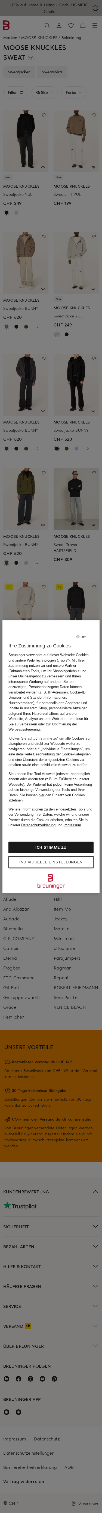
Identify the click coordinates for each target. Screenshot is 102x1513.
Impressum (72, 825)
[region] (50, 756)
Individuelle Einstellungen (51, 862)
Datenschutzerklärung (38, 825)
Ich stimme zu (51, 847)
